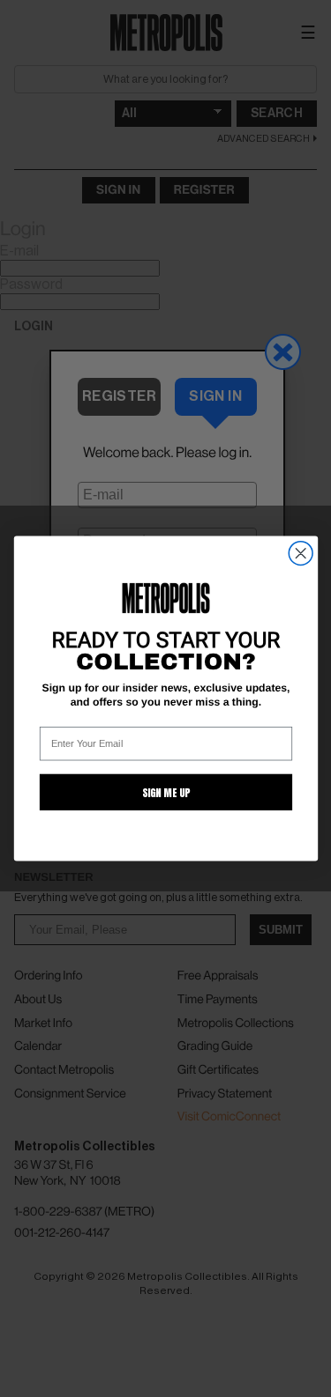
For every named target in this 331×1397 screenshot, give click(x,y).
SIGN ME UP (165, 792)
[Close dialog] (300, 553)
